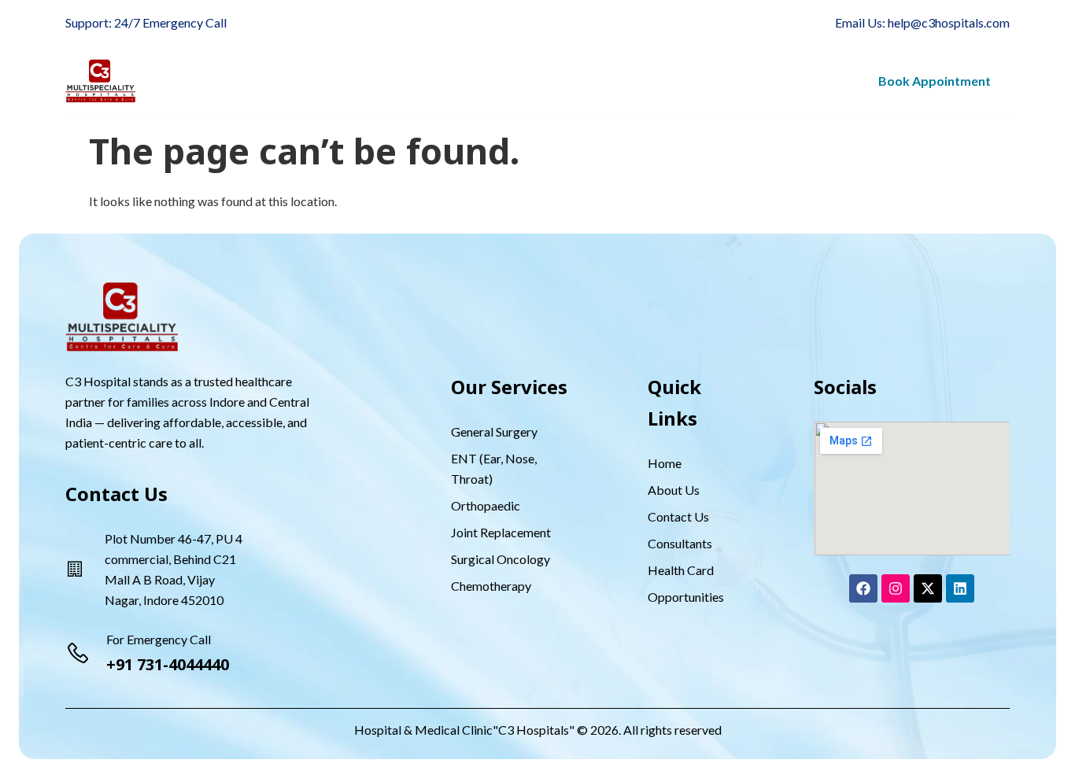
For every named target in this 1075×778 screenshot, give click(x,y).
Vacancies (611, 80)
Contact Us (805, 80)
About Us (209, 80)
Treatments (295, 80)
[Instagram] (895, 588)
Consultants (409, 80)
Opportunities (705, 80)
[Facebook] (863, 588)
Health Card (522, 80)
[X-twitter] (928, 588)
